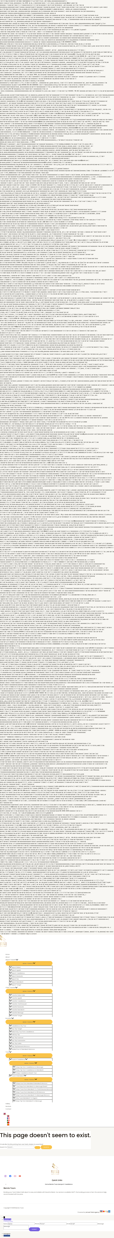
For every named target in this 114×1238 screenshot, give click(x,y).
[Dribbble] (15, 1176)
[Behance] (10, 1176)
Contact (8, 1109)
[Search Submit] (37, 1147)
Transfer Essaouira (18, 1007)
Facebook (7, 1236)
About (8, 957)
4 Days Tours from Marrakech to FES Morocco (30, 1092)
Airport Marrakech (17, 982)
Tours (7, 1052)
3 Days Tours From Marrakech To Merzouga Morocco (32, 1095)
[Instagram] (5, 1176)
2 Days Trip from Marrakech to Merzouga (28, 1101)
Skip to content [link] (31, 934)
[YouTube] (20, 1176)
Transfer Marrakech (18, 1010)
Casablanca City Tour (19, 1026)
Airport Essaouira (17, 976)
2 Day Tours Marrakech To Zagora (26, 1098)
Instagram (7, 1234)
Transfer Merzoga (17, 1013)
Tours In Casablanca (18, 1059)
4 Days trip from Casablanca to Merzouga (29, 1067)
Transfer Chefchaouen (19, 1004)
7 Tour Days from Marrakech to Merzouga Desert (31, 1086)
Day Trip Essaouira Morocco (21, 1046)
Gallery (8, 1104)
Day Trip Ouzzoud (17, 1037)
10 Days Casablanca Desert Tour (26, 1073)
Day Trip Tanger (17, 1029)
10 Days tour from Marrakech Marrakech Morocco (31, 1083)
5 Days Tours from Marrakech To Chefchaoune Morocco (33, 1089)
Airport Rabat (16, 967)
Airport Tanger (16, 985)
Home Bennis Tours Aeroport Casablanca (58, 1184)
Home (8, 954)
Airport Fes (15, 979)
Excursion (8, 1018)
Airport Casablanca (18, 973)
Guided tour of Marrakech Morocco (23, 1049)
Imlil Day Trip (16, 1035)
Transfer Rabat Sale (18, 995)
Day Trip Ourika (16, 1043)
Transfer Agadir (17, 998)
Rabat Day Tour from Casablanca (23, 1032)
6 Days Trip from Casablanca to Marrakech (29, 1070)
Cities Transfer (10, 987)
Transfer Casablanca (19, 1001)
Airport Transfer (11, 960)
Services (8, 1106)
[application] (17, 959)
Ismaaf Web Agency (92, 1212)
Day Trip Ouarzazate (18, 1040)
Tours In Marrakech (18, 1076)
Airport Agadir (16, 970)
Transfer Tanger (17, 1016)
